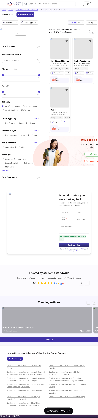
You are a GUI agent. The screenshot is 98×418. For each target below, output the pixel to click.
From (55, 79)
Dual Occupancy (9, 177)
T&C (82, 249)
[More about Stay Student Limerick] (59, 48)
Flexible (22, 147)
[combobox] (49, 4)
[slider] (3, 75)
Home (4, 10)
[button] (62, 219)
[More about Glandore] (59, 97)
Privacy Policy (74, 251)
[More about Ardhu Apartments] (83, 48)
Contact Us (10, 416)
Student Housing (8, 14)
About (2, 416)
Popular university (15, 359)
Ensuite (22, 123)
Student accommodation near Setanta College (67, 397)
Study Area (22, 159)
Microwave (9, 167)
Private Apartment (25, 14)
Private (34, 135)
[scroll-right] (87, 283)
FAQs (18, 416)
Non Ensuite (10, 123)
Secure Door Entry (12, 163)
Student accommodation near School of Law (24, 391)
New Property (8, 46)
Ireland (10, 10)
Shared (32, 123)
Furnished (9, 159)
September (9, 147)
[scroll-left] (81, 283)
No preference (11, 135)
